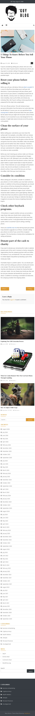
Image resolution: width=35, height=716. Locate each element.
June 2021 (5, 593)
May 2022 (5, 559)
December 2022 (7, 536)
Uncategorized (7, 644)
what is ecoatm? (28, 87)
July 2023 (5, 514)
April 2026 (5, 442)
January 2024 (6, 498)
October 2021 (6, 581)
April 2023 (5, 524)
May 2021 (5, 596)
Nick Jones (15, 63)
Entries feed (6, 656)
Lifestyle (3, 60)
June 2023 (5, 517)
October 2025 (6, 454)
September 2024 (7, 486)
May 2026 (5, 438)
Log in (4, 653)
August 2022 (6, 549)
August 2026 (6, 429)
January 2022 (6, 571)
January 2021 (6, 606)
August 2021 (6, 587)
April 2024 (5, 489)
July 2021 (5, 590)
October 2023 (6, 505)
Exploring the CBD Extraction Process (12, 341)
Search (3, 668)
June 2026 (5, 435)
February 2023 (7, 530)
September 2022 (7, 546)
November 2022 (7, 540)
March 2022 (6, 565)
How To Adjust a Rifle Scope (9, 407)
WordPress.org (7, 663)
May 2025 (5, 467)
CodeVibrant (27, 713)
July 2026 (5, 432)
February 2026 (7, 445)
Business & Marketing (9, 628)
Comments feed (7, 660)
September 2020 (7, 619)
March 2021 (6, 603)
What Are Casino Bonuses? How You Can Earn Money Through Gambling (17, 377)
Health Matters (7, 634)
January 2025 (6, 476)
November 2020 (7, 612)
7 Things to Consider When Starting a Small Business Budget (30, 289)
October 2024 (6, 483)
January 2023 (6, 533)
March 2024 (6, 492)
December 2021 (7, 574)
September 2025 (7, 457)
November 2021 (7, 578)
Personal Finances (8, 641)
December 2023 (7, 502)
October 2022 (6, 543)
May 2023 (5, 521)
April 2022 (5, 562)
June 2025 (5, 464)
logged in (12, 299)
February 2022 (7, 568)
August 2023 (6, 511)
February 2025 (7, 473)
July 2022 (5, 552)
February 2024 (7, 495)
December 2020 (7, 609)
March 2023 (6, 527)
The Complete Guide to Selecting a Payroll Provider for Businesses (6, 289)
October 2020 (6, 615)
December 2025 (7, 448)
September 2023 (7, 508)
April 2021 (5, 600)
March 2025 (6, 470)
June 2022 (5, 555)
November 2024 (7, 480)
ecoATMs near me (12, 227)
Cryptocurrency (7, 631)
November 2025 (7, 451)
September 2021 (7, 584)
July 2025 (5, 461)
